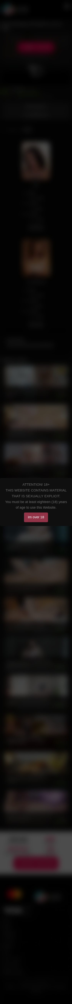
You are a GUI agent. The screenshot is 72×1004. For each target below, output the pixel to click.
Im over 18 (36, 517)
